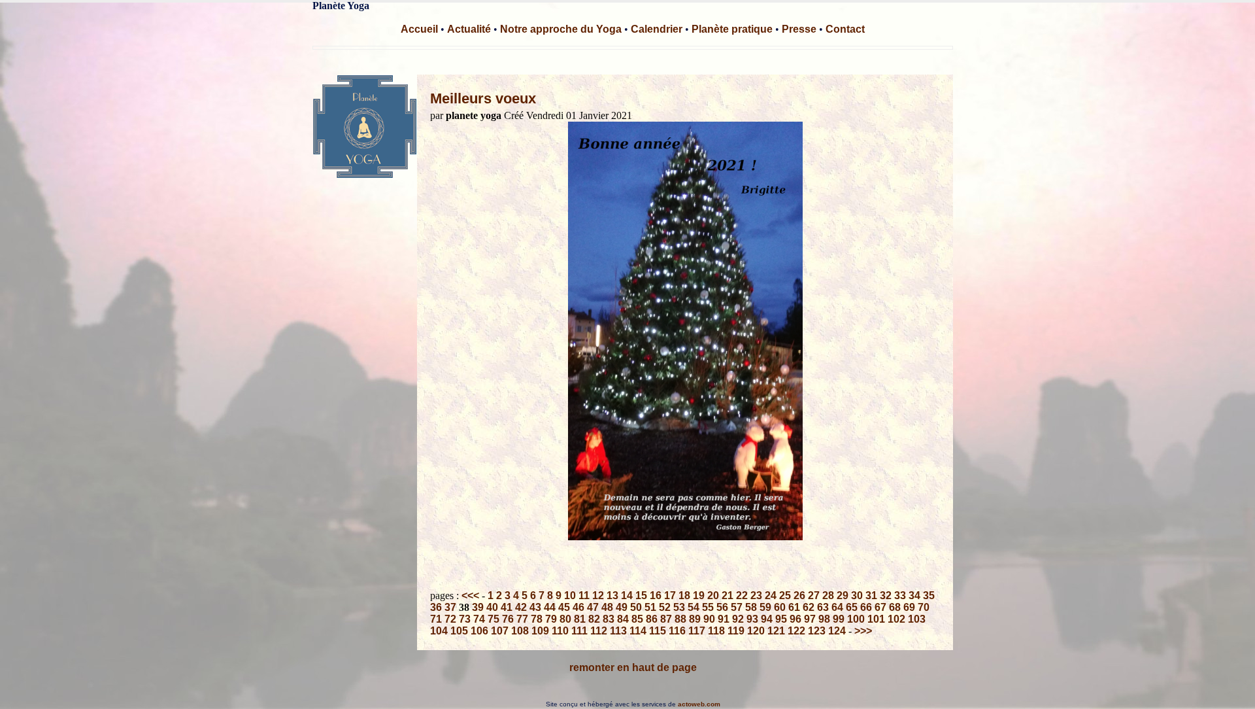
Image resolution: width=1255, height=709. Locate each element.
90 (709, 619)
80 (565, 619)
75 (493, 619)
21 (727, 595)
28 (828, 595)
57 (737, 607)
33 (900, 595)
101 (876, 619)
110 (560, 630)
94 (767, 619)
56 (722, 607)
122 (796, 630)
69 (909, 607)
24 (771, 595)
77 (522, 619)
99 (839, 619)
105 (459, 630)
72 (450, 619)
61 (794, 607)
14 (627, 595)
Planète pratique (732, 29)
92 (738, 619)
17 (670, 595)
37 (450, 607)
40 (492, 607)
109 (540, 630)
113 (618, 630)
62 (808, 607)
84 (623, 619)
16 (655, 595)
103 (917, 619)
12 (598, 595)
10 (570, 595)
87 (666, 619)
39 (478, 607)
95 (781, 619)
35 (929, 595)
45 (564, 607)
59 (765, 607)
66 (866, 607)
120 (756, 630)
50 (636, 607)
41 (506, 607)
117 (696, 630)
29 (842, 595)
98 (824, 619)
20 (713, 595)
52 (665, 607)
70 (923, 607)
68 (895, 607)
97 (810, 619)
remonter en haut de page (633, 667)
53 (679, 607)
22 (742, 595)
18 (684, 595)
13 (612, 595)
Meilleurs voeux (483, 98)
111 (579, 630)
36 (436, 607)
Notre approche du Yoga (561, 29)
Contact (845, 29)
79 (551, 619)
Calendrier (656, 29)
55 (708, 607)
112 (598, 630)
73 (465, 619)
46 (578, 607)
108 (520, 630)
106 (479, 630)
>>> (863, 630)
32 (886, 595)
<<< (470, 595)
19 (699, 595)
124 (837, 630)
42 (521, 607)
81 (580, 619)
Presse (799, 29)
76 (508, 619)
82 (594, 619)
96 (795, 619)
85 (637, 619)
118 (716, 630)
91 (723, 619)
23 (756, 595)
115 (657, 630)
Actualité (469, 29)
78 (537, 619)
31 (871, 595)
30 (857, 595)
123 (817, 630)
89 (695, 619)
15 (641, 595)
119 (736, 630)
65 (852, 607)
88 (680, 619)
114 (637, 630)
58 (751, 607)
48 (607, 607)
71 (436, 619)
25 (785, 595)
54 (693, 607)
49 (622, 607)
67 (880, 607)
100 (856, 619)
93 (752, 619)
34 (914, 595)
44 (550, 607)
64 (837, 607)
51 (650, 607)
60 (780, 607)
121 (776, 630)
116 (677, 630)
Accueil (419, 29)
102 (896, 619)
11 (584, 595)
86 (652, 619)
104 (439, 630)
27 (814, 595)
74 (479, 619)
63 (823, 607)
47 (593, 607)
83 (608, 619)
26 (799, 595)
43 (535, 607)
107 (500, 630)
